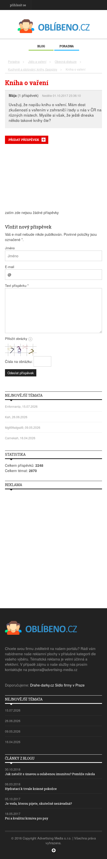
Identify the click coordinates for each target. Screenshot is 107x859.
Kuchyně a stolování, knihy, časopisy (32, 69)
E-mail (9, 266)
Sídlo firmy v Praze (70, 685)
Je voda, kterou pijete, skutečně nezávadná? (38, 803)
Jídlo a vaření (37, 61)
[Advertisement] (53, 177)
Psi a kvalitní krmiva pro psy (26, 818)
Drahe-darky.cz (42, 685)
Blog (41, 46)
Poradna (66, 46)
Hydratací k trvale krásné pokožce (31, 788)
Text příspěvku (17, 285)
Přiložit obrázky (16, 338)
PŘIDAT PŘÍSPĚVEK (23, 140)
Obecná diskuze (66, 61)
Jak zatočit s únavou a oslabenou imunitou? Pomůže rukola (50, 774)
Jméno (10, 248)
